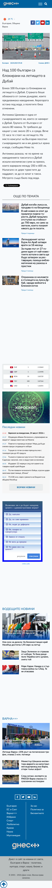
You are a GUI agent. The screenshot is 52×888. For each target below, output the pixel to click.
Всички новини (26, 487)
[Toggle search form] (45, 4)
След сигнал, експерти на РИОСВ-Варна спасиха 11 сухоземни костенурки (34, 778)
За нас (33, 806)
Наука (10, 832)
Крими (10, 828)
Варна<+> (12, 813)
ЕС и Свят (12, 809)
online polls (26, 564)
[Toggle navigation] (39, 4)
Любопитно (13, 824)
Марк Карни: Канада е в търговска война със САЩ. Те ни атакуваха (35, 669)
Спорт (10, 820)
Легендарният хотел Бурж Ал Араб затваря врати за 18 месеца (33, 242)
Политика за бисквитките (37, 811)
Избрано (11, 817)
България (12, 806)
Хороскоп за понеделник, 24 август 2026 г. (26, 433)
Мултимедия (13, 835)
